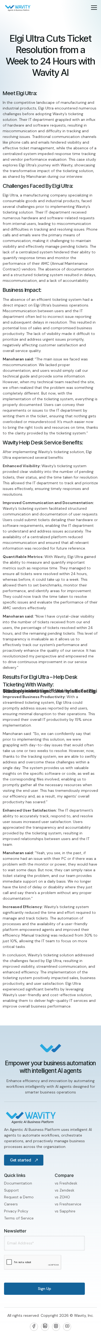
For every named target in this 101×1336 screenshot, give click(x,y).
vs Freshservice (68, 1204)
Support (11, 1190)
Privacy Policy (16, 1211)
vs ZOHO (62, 1197)
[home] (18, 7)
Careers (11, 1204)
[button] (94, 7)
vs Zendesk (64, 1190)
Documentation (18, 1183)
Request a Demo (19, 1197)
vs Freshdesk (66, 1183)
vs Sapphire (65, 1211)
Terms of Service (19, 1218)
